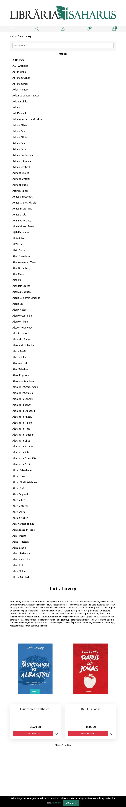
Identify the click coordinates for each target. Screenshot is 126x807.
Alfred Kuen (19, 476)
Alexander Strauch (22, 393)
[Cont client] (63, 28)
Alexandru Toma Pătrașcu (26, 458)
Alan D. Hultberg (21, 268)
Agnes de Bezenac (22, 196)
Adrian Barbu (19, 149)
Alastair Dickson (21, 291)
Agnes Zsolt (19, 214)
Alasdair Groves (21, 285)
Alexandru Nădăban (23, 434)
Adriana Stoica (20, 172)
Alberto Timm (20, 321)
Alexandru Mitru (21, 428)
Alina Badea (19, 547)
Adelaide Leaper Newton (25, 95)
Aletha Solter (19, 357)
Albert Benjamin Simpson (26, 297)
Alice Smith (18, 512)
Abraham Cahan (21, 77)
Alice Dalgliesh (20, 494)
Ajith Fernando (20, 232)
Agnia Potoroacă (21, 220)
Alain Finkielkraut (22, 256)
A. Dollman (18, 60)
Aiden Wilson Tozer (23, 226)
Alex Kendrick (20, 363)
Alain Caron (19, 250)
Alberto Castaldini (22, 315)
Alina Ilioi (17, 565)
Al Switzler (18, 238)
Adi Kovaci (18, 107)
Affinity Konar (20, 190)
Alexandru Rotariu (22, 446)
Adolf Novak (19, 113)
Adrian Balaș (19, 131)
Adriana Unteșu (21, 178)
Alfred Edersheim (22, 470)
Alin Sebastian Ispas (23, 529)
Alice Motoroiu (20, 506)
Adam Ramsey (20, 89)
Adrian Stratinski (21, 167)
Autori (13, 36)
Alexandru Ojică (21, 440)
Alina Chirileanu (21, 553)
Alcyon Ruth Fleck (22, 327)
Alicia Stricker (20, 518)
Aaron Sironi (19, 71)
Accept (71, 802)
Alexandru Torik (21, 464)
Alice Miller (18, 500)
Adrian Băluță (20, 137)
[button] (11, 29)
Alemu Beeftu (19, 351)
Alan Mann (18, 274)
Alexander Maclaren (23, 381)
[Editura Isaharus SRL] (63, 13)
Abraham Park (20, 83)
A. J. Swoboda (20, 65)
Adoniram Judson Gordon (27, 119)
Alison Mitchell (20, 577)
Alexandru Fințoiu (22, 416)
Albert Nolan (19, 309)
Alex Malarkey (20, 369)
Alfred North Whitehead (25, 482)
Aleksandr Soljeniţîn (23, 345)
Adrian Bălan (19, 125)
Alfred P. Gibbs (20, 488)
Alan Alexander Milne (24, 262)
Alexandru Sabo (21, 452)
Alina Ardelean (20, 541)
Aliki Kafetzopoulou (23, 523)
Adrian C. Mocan (21, 161)
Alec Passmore (20, 333)
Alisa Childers (20, 571)
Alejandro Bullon (21, 339)
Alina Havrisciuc (21, 559)
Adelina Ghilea (20, 101)
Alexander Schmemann (25, 387)
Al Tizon (17, 244)
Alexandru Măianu (22, 422)
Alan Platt (17, 280)
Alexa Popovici (20, 375)
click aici (57, 802)
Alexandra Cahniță (22, 399)
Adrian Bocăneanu (22, 155)
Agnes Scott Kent (22, 208)
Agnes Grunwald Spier (24, 202)
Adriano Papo (20, 184)
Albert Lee (18, 303)
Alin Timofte (19, 535)
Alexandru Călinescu (23, 410)
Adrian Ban (18, 143)
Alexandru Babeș (21, 404)
